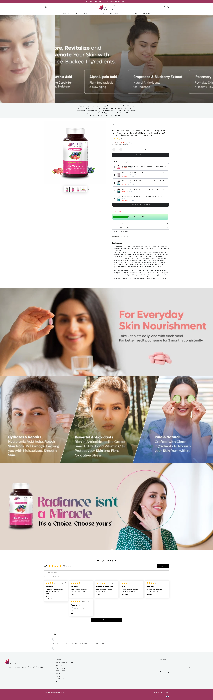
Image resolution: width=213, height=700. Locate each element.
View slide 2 (104, 100)
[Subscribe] (184, 663)
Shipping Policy (60, 668)
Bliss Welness (116, 127)
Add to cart (146, 149)
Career (58, 676)
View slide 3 (109, 100)
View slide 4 (113, 100)
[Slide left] (62, 189)
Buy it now (140, 155)
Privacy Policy (60, 665)
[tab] (115, 237)
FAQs (57, 681)
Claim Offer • (140, 204)
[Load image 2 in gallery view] (72, 189)
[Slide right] (88, 189)
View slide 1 (100, 100)
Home (113, 124)
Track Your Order (61, 679)
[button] (46, 7)
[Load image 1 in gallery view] (67, 189)
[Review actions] (65, 583)
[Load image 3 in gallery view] (78, 189)
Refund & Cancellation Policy (64, 662)
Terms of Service (61, 670)
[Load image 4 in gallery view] (83, 189)
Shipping (114, 144)
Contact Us (59, 673)
